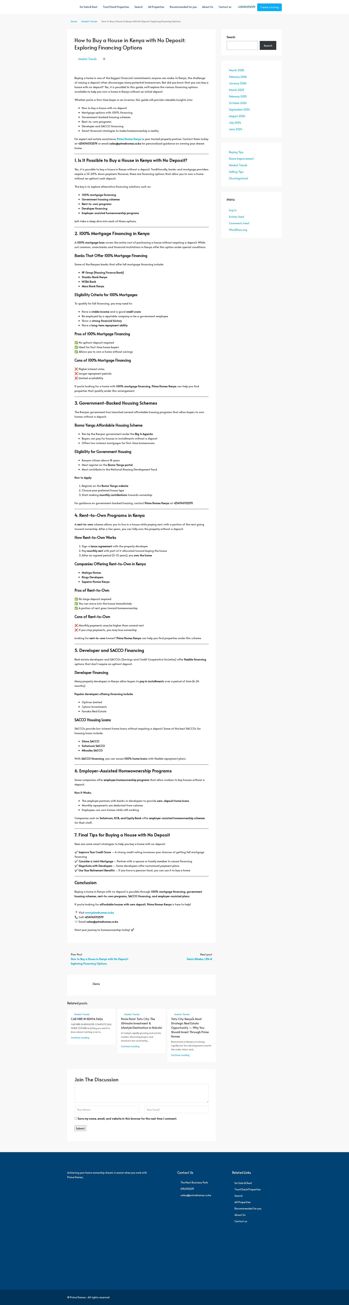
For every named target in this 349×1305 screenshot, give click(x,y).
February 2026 (238, 76)
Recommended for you (183, 7)
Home (74, 21)
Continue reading (80, 1037)
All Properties (156, 7)
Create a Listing (269, 7)
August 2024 (237, 116)
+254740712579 (246, 7)
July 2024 (235, 122)
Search (139, 7)
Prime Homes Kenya (129, 139)
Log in (232, 210)
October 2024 (238, 103)
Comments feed (239, 223)
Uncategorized (238, 178)
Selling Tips (236, 171)
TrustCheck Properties (116, 7)
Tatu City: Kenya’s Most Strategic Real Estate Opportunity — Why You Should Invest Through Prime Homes (190, 1027)
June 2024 (235, 129)
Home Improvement (241, 158)
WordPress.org (238, 229)
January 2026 (237, 83)
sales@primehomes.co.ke (195, 1195)
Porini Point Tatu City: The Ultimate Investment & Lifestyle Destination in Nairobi (141, 1023)
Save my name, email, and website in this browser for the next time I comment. (127, 1118)
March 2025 (236, 90)
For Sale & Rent (88, 7)
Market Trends (89, 21)
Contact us (225, 7)
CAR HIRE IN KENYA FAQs (87, 1019)
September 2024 (239, 109)
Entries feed (236, 216)
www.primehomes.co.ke (99, 912)
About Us (207, 7)
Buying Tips (236, 152)
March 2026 (236, 70)
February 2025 (238, 96)
